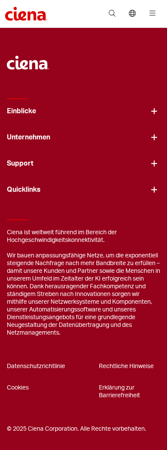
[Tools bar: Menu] (150, 13)
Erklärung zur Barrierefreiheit (119, 392)
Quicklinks (24, 189)
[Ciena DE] (28, 58)
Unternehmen (28, 137)
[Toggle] (154, 111)
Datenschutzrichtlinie (36, 366)
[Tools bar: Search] (112, 13)
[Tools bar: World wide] (132, 13)
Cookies (18, 388)
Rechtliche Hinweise (126, 366)
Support (20, 163)
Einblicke (21, 111)
